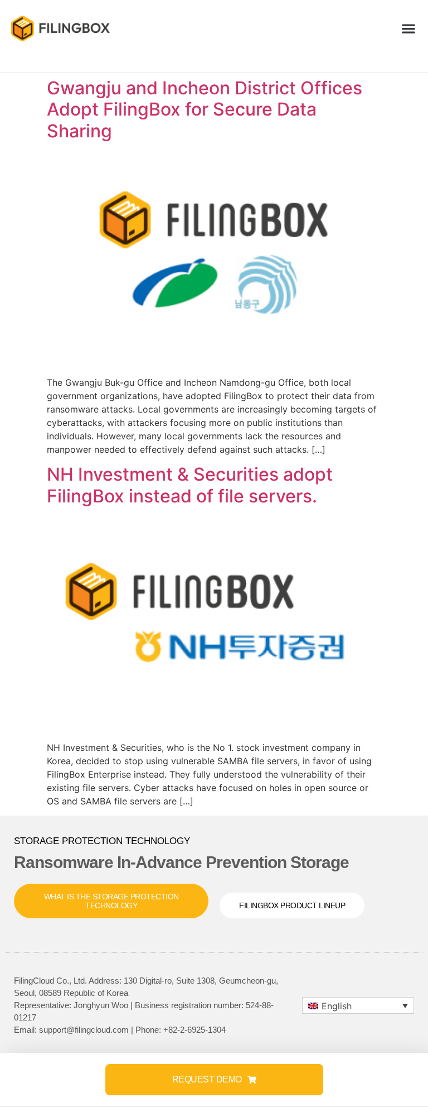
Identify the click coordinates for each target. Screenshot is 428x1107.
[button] (409, 29)
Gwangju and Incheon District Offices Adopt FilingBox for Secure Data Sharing (204, 109)
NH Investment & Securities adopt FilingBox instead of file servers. (190, 484)
